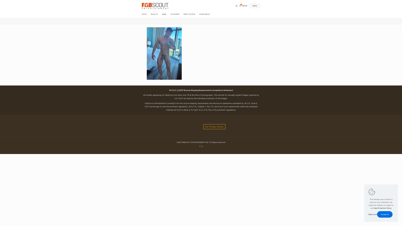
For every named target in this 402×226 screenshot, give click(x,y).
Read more (372, 214)
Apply (254, 6)
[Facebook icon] (200, 146)
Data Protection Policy (382, 208)
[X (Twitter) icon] (202, 146)
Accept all (385, 214)
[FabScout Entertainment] (155, 6)
